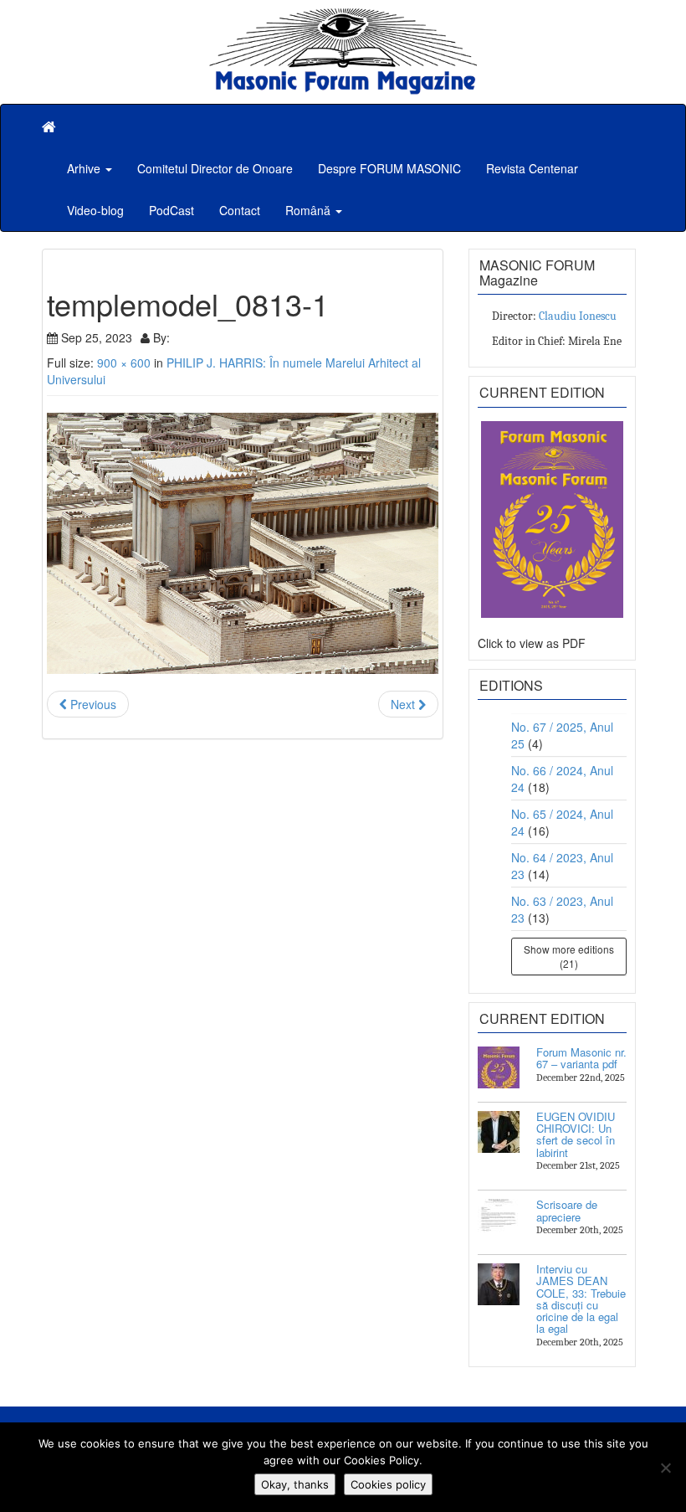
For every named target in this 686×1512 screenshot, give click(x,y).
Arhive (85, 168)
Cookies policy (388, 1484)
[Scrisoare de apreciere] (499, 1220)
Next (404, 704)
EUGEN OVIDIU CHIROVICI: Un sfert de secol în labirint (575, 1134)
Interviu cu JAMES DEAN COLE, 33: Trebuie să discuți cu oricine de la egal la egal (581, 1298)
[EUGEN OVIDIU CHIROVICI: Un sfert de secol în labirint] (499, 1132)
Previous (91, 704)
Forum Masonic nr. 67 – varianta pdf (581, 1058)
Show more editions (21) (569, 956)
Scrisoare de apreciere (566, 1210)
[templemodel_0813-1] (242, 543)
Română (309, 210)
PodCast (171, 210)
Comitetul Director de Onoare (215, 168)
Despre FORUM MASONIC (389, 168)
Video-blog (95, 210)
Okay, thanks (295, 1484)
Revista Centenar (532, 168)
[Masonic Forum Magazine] (343, 16)
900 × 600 (124, 362)
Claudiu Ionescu (578, 316)
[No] (665, 1467)
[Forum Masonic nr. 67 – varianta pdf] (499, 1067)
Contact (239, 210)
